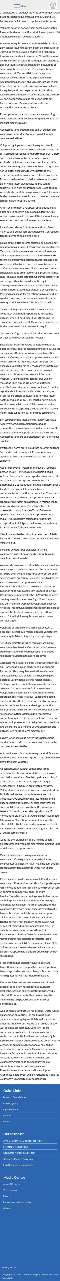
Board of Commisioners (15, 1097)
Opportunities (10, 1109)
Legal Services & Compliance (18, 1164)
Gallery (7, 1208)
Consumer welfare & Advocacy (19, 1152)
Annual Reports (11, 1184)
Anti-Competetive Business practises (23, 1140)
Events (7, 1196)
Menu (23, 5)
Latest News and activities (17, 1202)
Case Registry (10, 1103)
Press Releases (11, 1190)
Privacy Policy (9, 1267)
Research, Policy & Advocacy (18, 1158)
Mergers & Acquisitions (15, 1146)
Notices (7, 1115)
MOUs (6, 1121)
